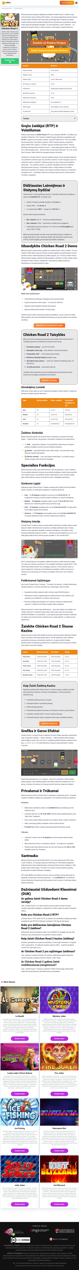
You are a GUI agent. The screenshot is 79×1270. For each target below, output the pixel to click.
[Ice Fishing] (19, 1125)
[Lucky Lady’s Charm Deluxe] (19, 1070)
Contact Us (36, 1226)
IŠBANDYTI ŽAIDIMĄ (49, 380)
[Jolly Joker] (19, 1182)
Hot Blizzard (59, 1185)
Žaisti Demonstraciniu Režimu (49, 50)
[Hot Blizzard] (59, 1182)
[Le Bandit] (19, 1013)
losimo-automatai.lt (6, 8)
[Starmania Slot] (59, 1125)
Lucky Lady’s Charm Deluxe (19, 1073)
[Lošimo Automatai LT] (6, 2)
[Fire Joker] (59, 1070)
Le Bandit (20, 1016)
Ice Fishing (20, 1128)
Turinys (26, 118)
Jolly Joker (20, 1185)
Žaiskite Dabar (10, 60)
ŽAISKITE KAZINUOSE (49, 723)
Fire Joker (59, 1073)
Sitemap (44, 1226)
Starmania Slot (59, 1128)
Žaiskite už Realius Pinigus (49, 42)
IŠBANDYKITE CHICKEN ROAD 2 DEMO (49, 325)
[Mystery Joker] (59, 1013)
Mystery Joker (59, 1016)
